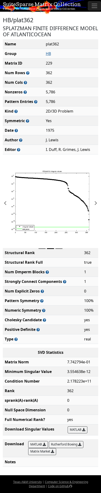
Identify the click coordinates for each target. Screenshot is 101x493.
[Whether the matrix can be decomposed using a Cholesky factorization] (44, 320)
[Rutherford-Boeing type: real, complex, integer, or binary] (16, 339)
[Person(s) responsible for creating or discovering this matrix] (20, 140)
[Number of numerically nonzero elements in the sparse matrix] (25, 92)
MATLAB (76, 429)
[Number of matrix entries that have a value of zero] (42, 291)
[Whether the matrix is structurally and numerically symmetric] (27, 121)
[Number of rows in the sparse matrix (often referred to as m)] (27, 73)
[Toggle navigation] (94, 6)
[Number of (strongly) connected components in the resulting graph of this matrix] (64, 281)
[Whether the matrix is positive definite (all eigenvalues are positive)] (38, 329)
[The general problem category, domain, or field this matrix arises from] (16, 111)
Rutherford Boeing (64, 444)
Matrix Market (40, 451)
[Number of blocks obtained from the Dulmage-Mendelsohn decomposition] (47, 272)
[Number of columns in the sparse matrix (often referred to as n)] (25, 82)
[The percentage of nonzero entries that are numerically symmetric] (43, 310)
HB (48, 53)
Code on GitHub (58, 486)
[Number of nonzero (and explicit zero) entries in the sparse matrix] (35, 101)
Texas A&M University (27, 482)
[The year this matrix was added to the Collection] (16, 130)
